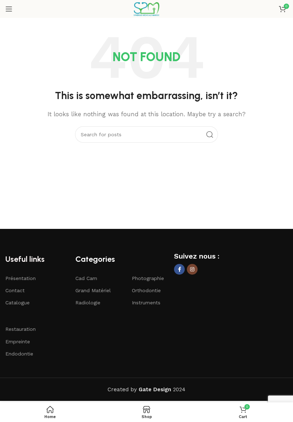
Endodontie (19, 354)
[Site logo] (146, 8)
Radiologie (87, 302)
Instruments (146, 302)
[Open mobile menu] (9, 9)
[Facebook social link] (179, 269)
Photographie (148, 278)
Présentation (20, 278)
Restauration (20, 329)
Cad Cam (86, 278)
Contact (15, 290)
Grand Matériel (93, 290)
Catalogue (17, 302)
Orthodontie (146, 290)
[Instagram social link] (192, 269)
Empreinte (17, 341)
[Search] (210, 134)
